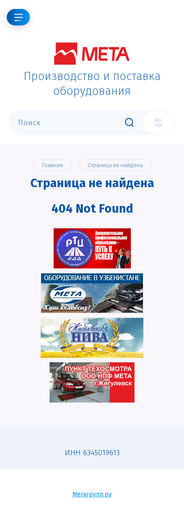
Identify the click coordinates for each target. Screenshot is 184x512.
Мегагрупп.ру (92, 494)
